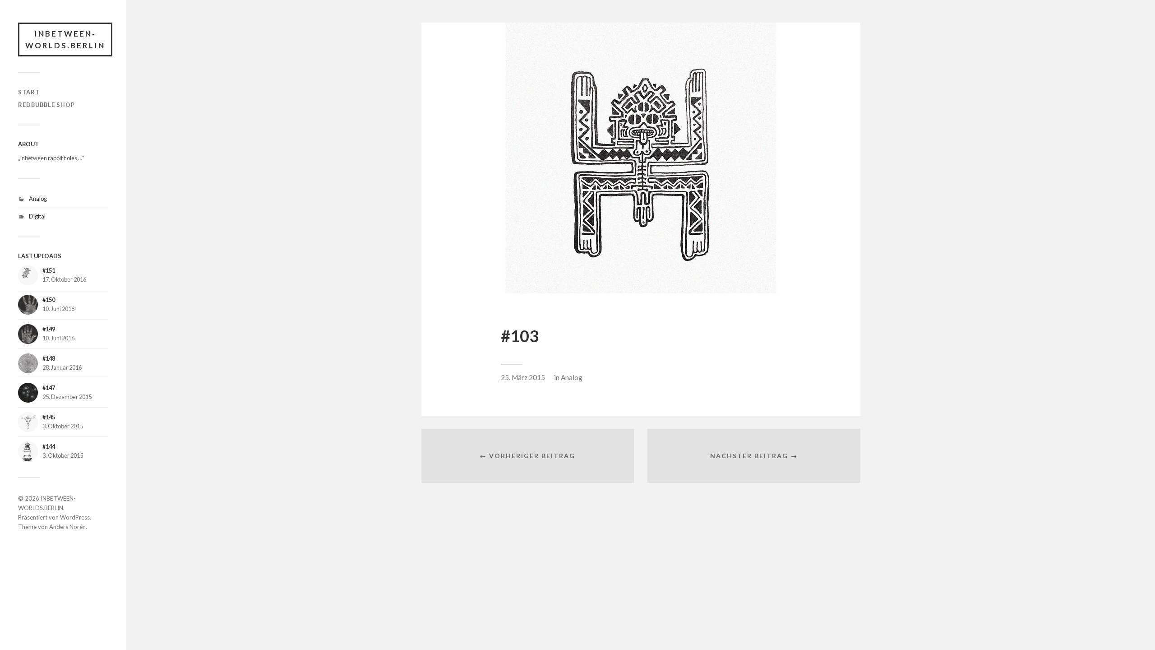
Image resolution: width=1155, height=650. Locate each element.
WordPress (75, 517)
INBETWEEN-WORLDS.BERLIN (65, 39)
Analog (38, 198)
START (29, 92)
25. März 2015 (523, 377)
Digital (37, 216)
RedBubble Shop (46, 104)
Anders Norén (67, 526)
